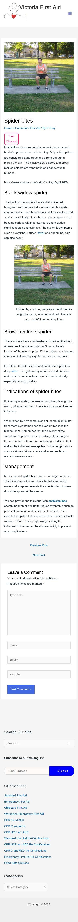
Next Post (39, 555)
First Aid (35, 128)
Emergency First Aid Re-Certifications (27, 856)
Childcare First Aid (15, 807)
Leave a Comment (16, 128)
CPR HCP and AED (16, 832)
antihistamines (58, 500)
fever (41, 232)
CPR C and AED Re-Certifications (25, 850)
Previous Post (39, 545)
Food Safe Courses (16, 862)
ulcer (14, 371)
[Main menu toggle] (70, 13)
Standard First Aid (15, 795)
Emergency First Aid (17, 801)
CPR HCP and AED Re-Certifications (27, 844)
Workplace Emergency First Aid (24, 813)
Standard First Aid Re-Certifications (26, 838)
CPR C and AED (14, 826)
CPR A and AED (14, 820)
